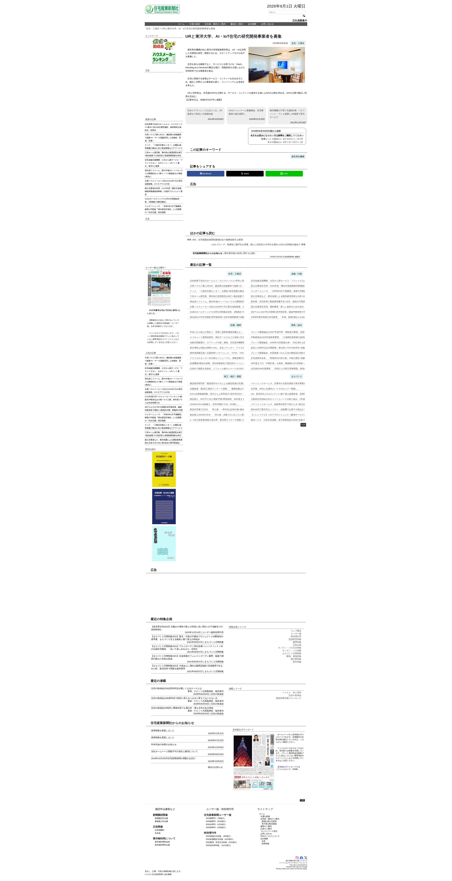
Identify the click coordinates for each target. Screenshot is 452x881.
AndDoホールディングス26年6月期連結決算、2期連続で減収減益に (162, 200)
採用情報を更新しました (162, 730)
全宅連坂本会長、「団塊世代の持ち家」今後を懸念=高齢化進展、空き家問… (287, 358)
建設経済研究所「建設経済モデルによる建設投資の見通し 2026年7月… (224, 383)
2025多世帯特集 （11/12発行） (219, 845)
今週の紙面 (194, 24)
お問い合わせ (267, 24)
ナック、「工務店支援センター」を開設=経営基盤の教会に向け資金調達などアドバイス (163, 146)
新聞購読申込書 (161, 818)
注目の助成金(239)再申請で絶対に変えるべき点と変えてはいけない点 (184, 698)
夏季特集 (297, 642)
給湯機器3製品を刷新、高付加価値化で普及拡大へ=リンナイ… (220, 363)
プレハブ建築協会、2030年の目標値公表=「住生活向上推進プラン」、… (285, 342)
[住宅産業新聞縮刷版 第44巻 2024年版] (164, 543)
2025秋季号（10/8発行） (216, 827)
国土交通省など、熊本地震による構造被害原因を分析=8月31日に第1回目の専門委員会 (163, 441)
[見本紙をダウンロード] (253, 790)
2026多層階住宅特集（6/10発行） (220, 839)
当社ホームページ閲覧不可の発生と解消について (174, 751)
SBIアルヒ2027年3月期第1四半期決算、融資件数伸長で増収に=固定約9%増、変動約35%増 (164, 408)
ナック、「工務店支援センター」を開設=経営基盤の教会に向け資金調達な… (226, 291)
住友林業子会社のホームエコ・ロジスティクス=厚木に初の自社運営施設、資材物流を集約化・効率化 (163, 127)
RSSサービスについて (270, 836)
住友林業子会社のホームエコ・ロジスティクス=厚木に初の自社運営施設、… (226, 281)
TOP (303, 425)
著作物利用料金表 (162, 842)
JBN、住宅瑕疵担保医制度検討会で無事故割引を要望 (217, 240)
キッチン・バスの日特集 (289, 648)
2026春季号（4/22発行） (216, 821)
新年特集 (297, 662)
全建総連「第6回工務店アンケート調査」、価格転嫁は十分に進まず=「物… (226, 389)
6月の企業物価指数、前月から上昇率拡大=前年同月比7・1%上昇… (222, 394)
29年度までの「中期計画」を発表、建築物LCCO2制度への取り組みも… (285, 363)
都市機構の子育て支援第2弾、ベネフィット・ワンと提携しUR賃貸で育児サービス (287, 114)
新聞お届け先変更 (269, 821)
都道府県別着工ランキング (288, 698)
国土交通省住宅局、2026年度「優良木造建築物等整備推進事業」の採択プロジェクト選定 (163, 191)
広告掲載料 (159, 830)
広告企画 (297, 645)
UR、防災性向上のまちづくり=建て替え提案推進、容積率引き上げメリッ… (287, 394)
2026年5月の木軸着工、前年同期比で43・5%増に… (214, 404)
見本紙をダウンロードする (288, 767)
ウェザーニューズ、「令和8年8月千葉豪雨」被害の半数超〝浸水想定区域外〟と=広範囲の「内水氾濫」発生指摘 (164, 209)
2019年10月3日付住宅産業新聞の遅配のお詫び (173, 758)
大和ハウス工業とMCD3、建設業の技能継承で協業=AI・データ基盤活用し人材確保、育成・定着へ (163, 137)
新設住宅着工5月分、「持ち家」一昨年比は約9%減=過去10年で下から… (224, 409)
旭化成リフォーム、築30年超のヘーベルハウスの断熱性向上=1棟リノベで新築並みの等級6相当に (164, 173)
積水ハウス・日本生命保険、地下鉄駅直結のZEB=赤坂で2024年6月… (284, 420)
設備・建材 (235, 325)
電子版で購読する (293, 142)
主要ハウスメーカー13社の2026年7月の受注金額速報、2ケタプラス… (223, 307)
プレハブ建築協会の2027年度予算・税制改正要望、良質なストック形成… (286, 332)
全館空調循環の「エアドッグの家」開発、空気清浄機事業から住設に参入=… (226, 342)
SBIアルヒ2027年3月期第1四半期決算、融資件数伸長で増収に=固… (283, 312)
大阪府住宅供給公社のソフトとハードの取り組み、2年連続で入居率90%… (286, 399)
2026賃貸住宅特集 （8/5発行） (219, 836)
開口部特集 (296, 659)
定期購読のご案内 (293, 139)
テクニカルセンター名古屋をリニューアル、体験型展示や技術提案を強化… (226, 358)
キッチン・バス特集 (291, 650)
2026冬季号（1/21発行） (216, 824)
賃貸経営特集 (295, 639)
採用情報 (265, 844)
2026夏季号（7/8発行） (216, 818)
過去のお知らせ (215, 767)
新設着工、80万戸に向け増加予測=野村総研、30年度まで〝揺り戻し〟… (224, 399)
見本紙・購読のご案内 (215, 24)
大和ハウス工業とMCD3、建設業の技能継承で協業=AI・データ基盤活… (224, 286)
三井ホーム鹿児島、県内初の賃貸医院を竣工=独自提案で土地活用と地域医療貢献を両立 (163, 154)
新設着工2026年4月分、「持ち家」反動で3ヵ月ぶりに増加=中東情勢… (224, 415)
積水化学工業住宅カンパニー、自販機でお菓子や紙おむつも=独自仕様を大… (287, 409)
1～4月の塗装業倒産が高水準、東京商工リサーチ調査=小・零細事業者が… (225, 420)
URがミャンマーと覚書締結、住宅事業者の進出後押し (246, 112)
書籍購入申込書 (161, 821)
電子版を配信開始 (269, 824)
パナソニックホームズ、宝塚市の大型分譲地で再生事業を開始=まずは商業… (287, 383)
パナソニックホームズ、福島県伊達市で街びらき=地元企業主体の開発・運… (287, 404)
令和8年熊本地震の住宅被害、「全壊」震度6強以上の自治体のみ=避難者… (286, 317)
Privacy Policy (281, 869)
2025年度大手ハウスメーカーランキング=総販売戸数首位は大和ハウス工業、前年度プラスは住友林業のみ (163, 399)
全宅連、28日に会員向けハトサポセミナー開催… (274, 389)
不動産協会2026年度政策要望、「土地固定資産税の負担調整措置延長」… (286, 337)
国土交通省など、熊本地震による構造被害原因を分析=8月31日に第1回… (285, 296)
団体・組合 (296, 325)
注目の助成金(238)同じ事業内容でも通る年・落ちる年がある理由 (182, 708)
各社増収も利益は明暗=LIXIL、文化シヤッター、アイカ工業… (219, 348)
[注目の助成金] (164, 44)
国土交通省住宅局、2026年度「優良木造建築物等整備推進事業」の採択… (286, 286)
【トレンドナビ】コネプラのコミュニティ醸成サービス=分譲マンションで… (287, 415)
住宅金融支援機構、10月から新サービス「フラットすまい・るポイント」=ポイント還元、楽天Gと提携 (164, 162)
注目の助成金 (217, 694)
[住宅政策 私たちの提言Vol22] (164, 506)
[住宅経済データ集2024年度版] (164, 469)
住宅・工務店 (152, 28)
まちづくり (296, 376)
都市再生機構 (298, 156)
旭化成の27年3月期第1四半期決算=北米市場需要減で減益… (218, 317)
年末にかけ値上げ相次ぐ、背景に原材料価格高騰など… (216, 332)
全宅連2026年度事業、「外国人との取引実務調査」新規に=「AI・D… (284, 368)
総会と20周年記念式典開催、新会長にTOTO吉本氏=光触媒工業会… (283, 348)
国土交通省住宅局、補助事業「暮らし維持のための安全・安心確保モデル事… (288, 307)
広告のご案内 (266, 829)
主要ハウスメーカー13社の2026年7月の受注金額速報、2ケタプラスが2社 (163, 182)
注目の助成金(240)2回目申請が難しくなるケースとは (176, 688)
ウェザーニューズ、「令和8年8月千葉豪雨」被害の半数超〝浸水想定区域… (287, 291)
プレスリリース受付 (268, 831)
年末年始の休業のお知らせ (164, 744)
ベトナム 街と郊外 (291, 692)
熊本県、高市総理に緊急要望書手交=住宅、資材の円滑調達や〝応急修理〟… (287, 301)
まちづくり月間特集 (214, 642)
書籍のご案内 (236, 24)
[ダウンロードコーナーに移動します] (159, 305)
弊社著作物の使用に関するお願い (240, 253)
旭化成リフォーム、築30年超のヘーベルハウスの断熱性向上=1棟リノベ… (225, 301)
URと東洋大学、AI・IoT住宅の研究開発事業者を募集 (188, 28)
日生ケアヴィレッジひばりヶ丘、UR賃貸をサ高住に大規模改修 (204, 112)
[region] (246, 207)
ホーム (181, 24)
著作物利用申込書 (162, 845)
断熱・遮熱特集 (294, 656)
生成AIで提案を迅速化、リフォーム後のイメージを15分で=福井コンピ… (224, 368)
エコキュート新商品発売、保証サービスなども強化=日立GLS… (220, 337)
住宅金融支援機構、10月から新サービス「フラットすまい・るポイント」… (287, 281)
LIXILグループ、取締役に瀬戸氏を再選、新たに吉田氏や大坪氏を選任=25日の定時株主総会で (256, 244)
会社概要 (252, 24)
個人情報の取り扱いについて (296, 861)
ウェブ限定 (296, 631)
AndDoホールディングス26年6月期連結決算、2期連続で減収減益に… (223, 312)
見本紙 (157, 833)
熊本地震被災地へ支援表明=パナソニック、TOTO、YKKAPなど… (221, 353)
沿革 (263, 841)
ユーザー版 (207, 632)
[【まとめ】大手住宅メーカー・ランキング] (164, 58)
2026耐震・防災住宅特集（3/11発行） (222, 842)
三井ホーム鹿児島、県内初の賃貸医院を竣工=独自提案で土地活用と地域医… (226, 296)
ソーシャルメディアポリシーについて (293, 863)
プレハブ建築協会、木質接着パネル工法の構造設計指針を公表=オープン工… (287, 353)
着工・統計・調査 (232, 376)
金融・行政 (296, 274)
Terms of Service (296, 869)
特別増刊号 (218, 632)
